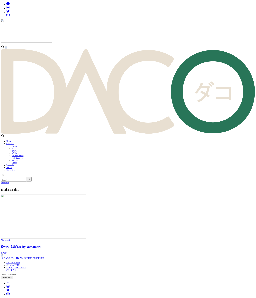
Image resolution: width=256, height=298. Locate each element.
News (14, 146)
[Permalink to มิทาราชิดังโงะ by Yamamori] (43, 238)
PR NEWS (11, 270)
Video (14, 163)
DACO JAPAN (13, 263)
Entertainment (17, 158)
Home (9, 141)
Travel (14, 151)
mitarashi (5, 182)
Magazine (10, 165)
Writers (9, 167)
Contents (10, 143)
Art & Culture (17, 155)
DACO (4, 253)
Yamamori (5, 240)
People (14, 160)
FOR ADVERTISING (16, 267)
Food (14, 148)
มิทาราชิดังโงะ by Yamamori (21, 246)
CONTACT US (13, 265)
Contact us (10, 170)
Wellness (15, 153)
